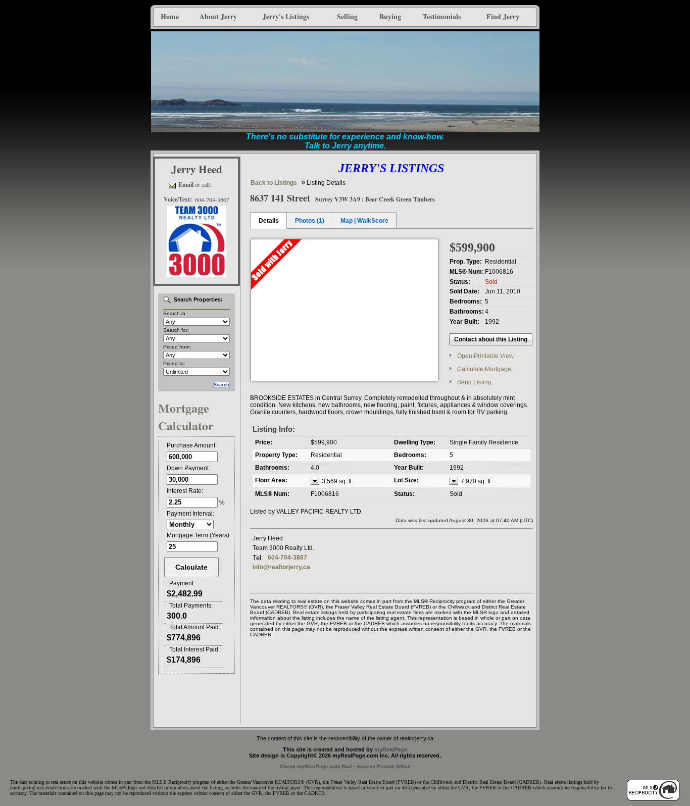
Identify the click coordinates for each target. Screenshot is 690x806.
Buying (390, 16)
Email (185, 184)
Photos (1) (309, 220)
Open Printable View (485, 356)
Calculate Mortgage (484, 369)
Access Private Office (384, 766)
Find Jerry (502, 16)
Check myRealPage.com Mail (316, 766)
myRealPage (390, 749)
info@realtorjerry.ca (281, 567)
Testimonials (442, 16)
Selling (347, 16)
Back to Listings (274, 182)
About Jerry (218, 16)
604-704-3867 (287, 557)
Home (170, 16)
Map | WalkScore (364, 220)
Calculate (191, 567)
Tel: (258, 558)
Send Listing (474, 382)
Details (269, 220)
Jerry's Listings (286, 16)
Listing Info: (274, 429)
